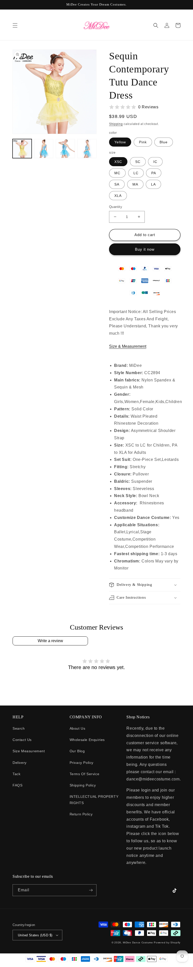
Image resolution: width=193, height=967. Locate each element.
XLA (118, 196)
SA (116, 184)
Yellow (120, 142)
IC (155, 162)
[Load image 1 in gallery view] (22, 148)
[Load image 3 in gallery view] (43, 148)
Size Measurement (29, 751)
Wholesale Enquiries (87, 740)
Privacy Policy (81, 763)
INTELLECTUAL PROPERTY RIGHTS (94, 800)
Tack (16, 774)
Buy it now (145, 249)
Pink (143, 142)
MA (135, 184)
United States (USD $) (35, 935)
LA (153, 184)
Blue (164, 142)
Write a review (50, 641)
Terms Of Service (85, 774)
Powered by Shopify (167, 942)
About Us (77, 728)
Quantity (115, 207)
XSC (118, 162)
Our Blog (77, 751)
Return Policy (81, 814)
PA (153, 173)
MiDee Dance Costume (138, 942)
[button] (15, 25)
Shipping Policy (83, 785)
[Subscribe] (90, 890)
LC (135, 173)
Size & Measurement (127, 346)
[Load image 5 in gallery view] (65, 148)
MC (117, 173)
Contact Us (22, 740)
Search (19, 728)
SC (137, 162)
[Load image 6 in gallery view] (86, 148)
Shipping (116, 124)
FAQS (17, 785)
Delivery (20, 763)
